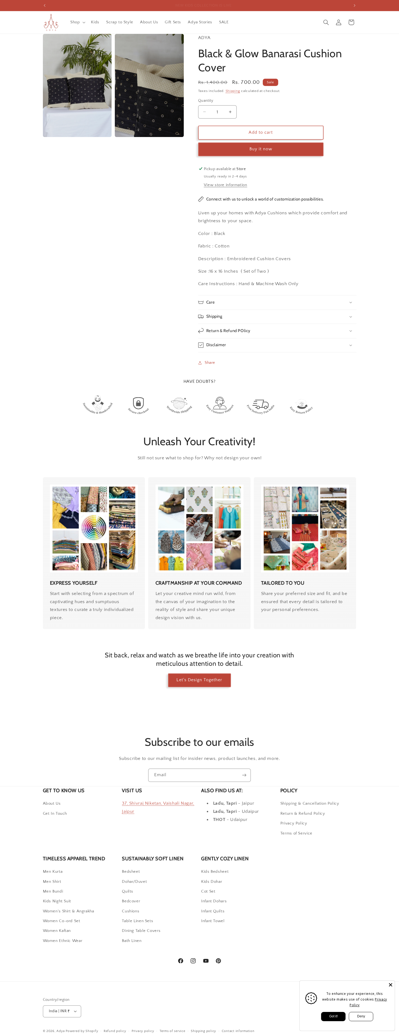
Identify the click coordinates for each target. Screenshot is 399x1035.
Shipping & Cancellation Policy (309, 803)
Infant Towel (213, 921)
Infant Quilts (212, 911)
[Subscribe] (244, 775)
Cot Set (208, 891)
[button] (77, 22)
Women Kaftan (57, 931)
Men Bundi (53, 891)
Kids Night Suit (57, 901)
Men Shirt (52, 882)
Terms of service (172, 1031)
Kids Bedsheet (215, 872)
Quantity (205, 100)
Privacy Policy (293, 823)
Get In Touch (55, 813)
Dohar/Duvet (134, 882)
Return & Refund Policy (302, 813)
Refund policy (115, 1031)
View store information (225, 185)
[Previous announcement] (44, 5)
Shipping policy (203, 1031)
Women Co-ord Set (61, 921)
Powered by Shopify (82, 1031)
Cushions (130, 911)
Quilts (127, 891)
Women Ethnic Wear (63, 941)
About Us (52, 803)
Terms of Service (296, 833)
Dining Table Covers (141, 931)
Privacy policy (143, 1031)
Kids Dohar (211, 882)
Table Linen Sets (137, 921)
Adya (60, 1031)
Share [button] (210, 362)
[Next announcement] (354, 5)
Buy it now (261, 149)
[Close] (390, 985)
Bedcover (131, 901)
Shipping (233, 91)
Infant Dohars (214, 901)
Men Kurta (53, 872)
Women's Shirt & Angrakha (68, 911)
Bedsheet (131, 872)
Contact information (238, 1031)
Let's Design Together (199, 680)
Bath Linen (131, 941)
